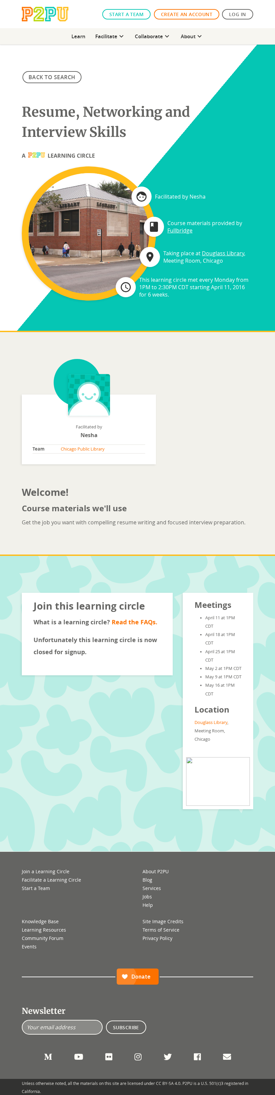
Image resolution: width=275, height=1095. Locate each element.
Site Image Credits (163, 921)
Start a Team (126, 14)
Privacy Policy (157, 938)
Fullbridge (179, 230)
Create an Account (186, 14)
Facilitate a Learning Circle (51, 880)
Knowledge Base (40, 921)
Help (148, 905)
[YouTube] (78, 1056)
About (192, 36)
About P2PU (156, 871)
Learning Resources (44, 930)
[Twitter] (168, 1056)
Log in (237, 14)
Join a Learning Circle (45, 871)
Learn (78, 36)
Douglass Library (223, 253)
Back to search (52, 77)
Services (152, 888)
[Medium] (48, 1056)
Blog (147, 880)
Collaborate (153, 36)
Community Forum (42, 938)
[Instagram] (138, 1056)
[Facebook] (197, 1056)
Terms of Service (161, 930)
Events (29, 946)
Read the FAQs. (134, 622)
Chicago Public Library (83, 449)
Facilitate (110, 36)
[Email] (227, 1056)
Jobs (147, 896)
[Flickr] (108, 1056)
